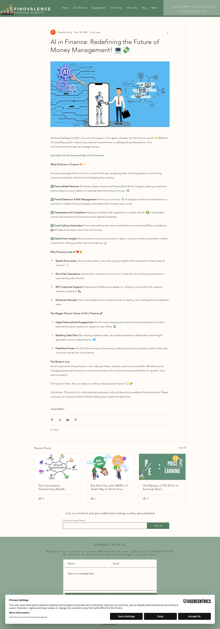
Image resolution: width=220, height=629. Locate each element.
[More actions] (168, 32)
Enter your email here (74, 520)
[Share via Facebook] (51, 419)
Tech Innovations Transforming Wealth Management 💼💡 (51, 487)
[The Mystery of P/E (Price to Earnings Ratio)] (162, 467)
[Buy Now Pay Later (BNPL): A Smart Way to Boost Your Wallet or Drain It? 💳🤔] (110, 467)
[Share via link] (75, 419)
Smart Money (57, 408)
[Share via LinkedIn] (67, 419)
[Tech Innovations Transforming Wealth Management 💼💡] (57, 467)
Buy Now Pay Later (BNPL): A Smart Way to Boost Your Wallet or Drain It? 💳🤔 (109, 487)
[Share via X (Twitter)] (59, 419)
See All (182, 447)
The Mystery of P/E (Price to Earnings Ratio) (161, 487)
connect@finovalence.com (193, 6)
